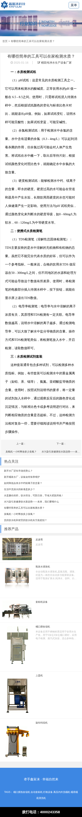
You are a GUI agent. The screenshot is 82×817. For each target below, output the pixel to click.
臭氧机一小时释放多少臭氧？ (21, 451)
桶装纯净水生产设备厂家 (56, 62)
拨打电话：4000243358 (41, 812)
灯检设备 (48, 792)
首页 (5, 41)
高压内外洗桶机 (61, 792)
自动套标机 (37, 792)
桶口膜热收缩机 (21, 792)
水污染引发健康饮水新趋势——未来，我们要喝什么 (61, 451)
